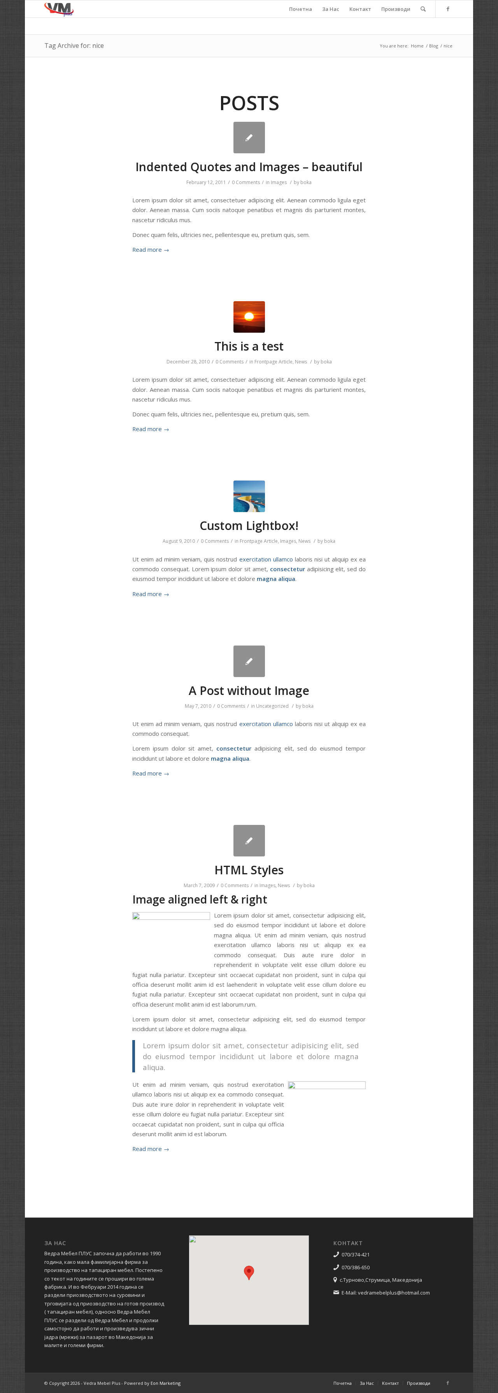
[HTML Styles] (249, 840)
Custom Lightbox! (249, 525)
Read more (150, 249)
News (301, 361)
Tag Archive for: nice (74, 45)
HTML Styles (249, 870)
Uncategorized (272, 706)
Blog (433, 46)
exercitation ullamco (266, 559)
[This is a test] (249, 317)
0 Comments (246, 182)
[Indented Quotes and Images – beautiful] (249, 137)
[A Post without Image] (249, 661)
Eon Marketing (166, 1383)
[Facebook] (448, 8)
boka (306, 182)
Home (417, 46)
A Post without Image (249, 690)
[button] (249, 1273)
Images (279, 182)
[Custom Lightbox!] (249, 496)
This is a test (249, 346)
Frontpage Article (273, 361)
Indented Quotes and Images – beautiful (249, 167)
